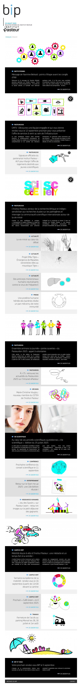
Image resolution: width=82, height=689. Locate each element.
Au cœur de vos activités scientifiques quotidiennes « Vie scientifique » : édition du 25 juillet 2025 (37, 441)
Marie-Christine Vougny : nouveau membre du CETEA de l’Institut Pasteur (25, 395)
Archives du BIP (12, 681)
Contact (72, 681)
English (14, 37)
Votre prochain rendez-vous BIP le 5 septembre (33, 665)
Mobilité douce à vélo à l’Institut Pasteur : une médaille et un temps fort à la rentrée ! (39, 555)
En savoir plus (65, 89)
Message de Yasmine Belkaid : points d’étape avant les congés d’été (40, 76)
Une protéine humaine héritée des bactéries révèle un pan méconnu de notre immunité (26, 302)
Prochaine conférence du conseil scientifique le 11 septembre (27, 467)
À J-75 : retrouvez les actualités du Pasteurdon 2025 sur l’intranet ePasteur (25, 376)
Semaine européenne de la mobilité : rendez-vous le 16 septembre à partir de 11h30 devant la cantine (25, 582)
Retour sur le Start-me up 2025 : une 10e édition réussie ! (27, 486)
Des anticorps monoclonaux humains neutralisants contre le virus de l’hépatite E (25, 281)
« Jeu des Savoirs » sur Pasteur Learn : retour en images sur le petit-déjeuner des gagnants (25, 507)
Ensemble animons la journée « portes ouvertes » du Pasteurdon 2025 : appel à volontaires (36, 350)
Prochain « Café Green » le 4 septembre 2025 (25, 601)
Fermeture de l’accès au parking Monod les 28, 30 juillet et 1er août (27, 620)
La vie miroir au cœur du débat (27, 241)
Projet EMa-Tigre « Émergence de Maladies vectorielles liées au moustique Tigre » (27, 261)
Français (8, 37)
